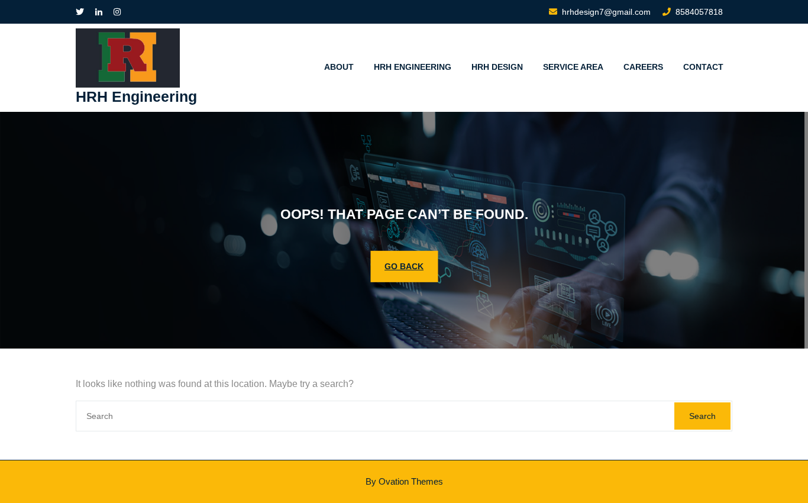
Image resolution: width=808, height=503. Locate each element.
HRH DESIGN (497, 67)
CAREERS (643, 67)
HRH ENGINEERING (412, 67)
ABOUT (339, 67)
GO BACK (404, 265)
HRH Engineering (136, 96)
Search (702, 416)
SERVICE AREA (573, 67)
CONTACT (703, 67)
